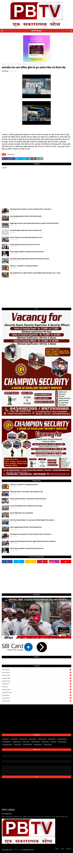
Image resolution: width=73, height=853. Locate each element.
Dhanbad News (36, 675)
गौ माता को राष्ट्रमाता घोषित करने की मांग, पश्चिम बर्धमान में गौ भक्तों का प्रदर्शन (26, 506)
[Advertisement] (36, 292)
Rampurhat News (27, 744)
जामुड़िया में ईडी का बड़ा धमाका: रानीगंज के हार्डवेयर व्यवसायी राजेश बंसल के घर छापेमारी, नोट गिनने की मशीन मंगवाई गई (34, 223)
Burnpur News (51, 739)
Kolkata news (36, 684)
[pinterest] (42, 561)
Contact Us (68, 848)
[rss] (30, 561)
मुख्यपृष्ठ (3, 64)
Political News (36, 695)
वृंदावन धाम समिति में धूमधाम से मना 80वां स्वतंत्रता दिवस (21, 513)
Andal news (5, 739)
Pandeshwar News (36, 692)
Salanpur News (36, 701)
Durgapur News (36, 678)
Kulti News (36, 686)
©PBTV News (16, 850)
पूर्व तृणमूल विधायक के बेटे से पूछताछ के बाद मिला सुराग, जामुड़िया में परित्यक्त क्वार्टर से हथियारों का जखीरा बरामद (32, 541)
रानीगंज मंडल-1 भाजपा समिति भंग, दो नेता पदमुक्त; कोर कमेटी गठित (24, 266)
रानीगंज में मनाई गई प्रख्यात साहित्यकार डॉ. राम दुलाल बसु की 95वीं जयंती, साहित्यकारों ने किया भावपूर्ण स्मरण (32, 520)
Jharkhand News (36, 681)
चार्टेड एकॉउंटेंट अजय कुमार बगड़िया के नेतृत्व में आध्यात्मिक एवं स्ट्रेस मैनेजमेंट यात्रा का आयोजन (29, 259)
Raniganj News (36, 698)
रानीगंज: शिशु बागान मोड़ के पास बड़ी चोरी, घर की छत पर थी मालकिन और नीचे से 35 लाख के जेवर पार (30, 209)
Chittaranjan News (62, 739)
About (62, 848)
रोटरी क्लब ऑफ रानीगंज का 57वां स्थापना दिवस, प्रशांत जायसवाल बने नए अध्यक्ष (26, 492)
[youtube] (65, 561)
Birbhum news (42, 739)
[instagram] (54, 561)
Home (57, 848)
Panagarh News (36, 689)
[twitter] (19, 561)
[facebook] (7, 561)
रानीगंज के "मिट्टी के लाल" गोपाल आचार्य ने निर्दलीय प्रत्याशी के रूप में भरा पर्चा (26, 237)
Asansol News (9, 64)
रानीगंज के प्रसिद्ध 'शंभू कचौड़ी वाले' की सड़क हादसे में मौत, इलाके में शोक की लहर (27, 252)
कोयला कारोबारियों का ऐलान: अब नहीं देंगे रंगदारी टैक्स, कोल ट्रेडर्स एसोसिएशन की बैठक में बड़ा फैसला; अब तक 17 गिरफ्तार (35, 273)
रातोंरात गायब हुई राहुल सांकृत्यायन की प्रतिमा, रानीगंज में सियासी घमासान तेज (26, 216)
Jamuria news (26, 742)
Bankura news (36, 672)
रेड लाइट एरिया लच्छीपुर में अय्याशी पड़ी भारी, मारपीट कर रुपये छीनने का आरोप (26, 230)
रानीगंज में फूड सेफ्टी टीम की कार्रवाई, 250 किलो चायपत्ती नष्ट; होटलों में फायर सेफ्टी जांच (28, 499)
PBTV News (36, 30)
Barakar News (32, 739)
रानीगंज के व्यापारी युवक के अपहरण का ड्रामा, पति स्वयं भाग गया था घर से (25, 244)
